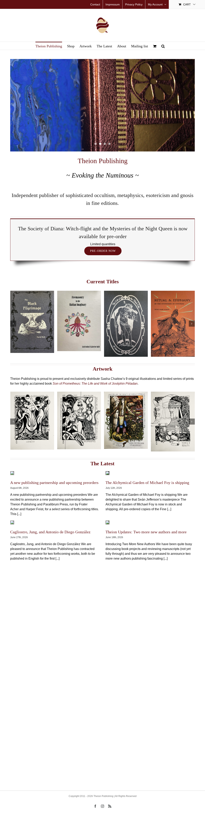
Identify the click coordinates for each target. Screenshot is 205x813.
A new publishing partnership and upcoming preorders (54, 482)
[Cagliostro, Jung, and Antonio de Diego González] (12, 522)
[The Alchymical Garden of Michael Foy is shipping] (108, 473)
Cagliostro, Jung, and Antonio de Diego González (50, 532)
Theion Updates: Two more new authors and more (146, 532)
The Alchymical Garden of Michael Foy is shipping (147, 482)
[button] (163, 46)
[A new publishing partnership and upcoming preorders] (12, 473)
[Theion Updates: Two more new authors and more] (108, 522)
